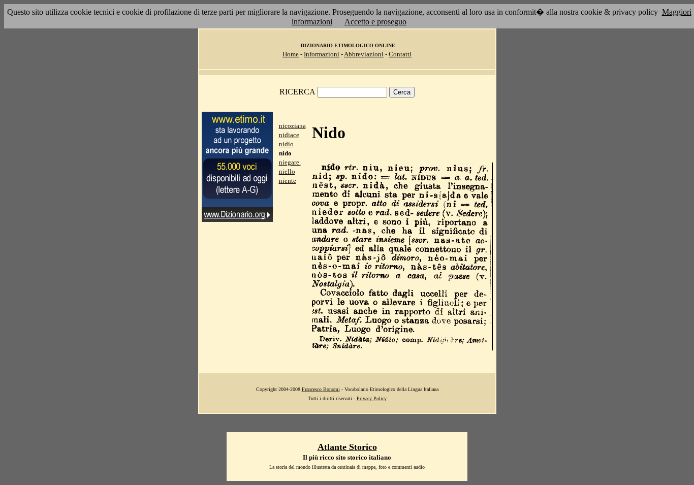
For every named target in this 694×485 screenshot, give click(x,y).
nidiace (289, 135)
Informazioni (321, 54)
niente (287, 180)
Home (290, 54)
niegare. (290, 162)
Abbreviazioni (364, 54)
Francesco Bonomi (321, 389)
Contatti (400, 54)
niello (287, 171)
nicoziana (292, 126)
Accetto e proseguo (375, 21)
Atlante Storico (347, 447)
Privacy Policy (372, 398)
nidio (286, 144)
